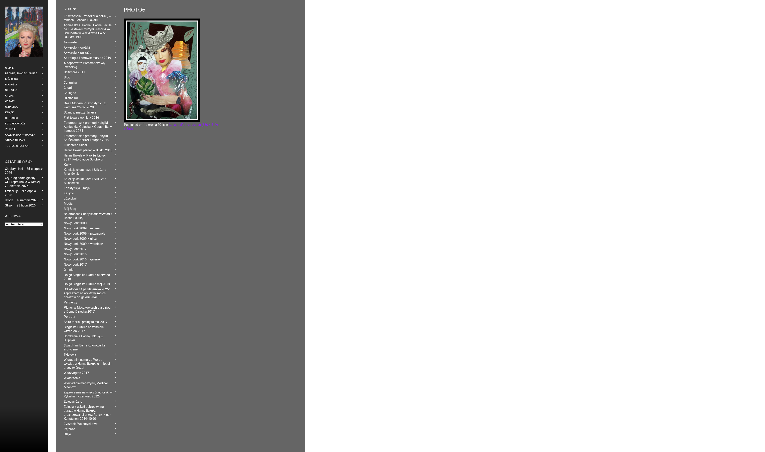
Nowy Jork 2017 (75, 264)
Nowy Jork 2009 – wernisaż (83, 244)
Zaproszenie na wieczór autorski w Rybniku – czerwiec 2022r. (88, 394)
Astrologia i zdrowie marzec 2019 (87, 58)
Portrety (69, 317)
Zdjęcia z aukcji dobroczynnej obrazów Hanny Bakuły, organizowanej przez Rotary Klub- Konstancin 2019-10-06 (87, 413)
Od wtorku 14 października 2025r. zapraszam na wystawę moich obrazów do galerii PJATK (87, 293)
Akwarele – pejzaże (77, 53)
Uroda (9, 200)
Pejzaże (69, 429)
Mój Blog (70, 209)
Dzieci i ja (12, 191)
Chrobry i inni (14, 169)
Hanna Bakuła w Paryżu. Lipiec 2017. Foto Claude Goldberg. (85, 157)
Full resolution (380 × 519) (199, 125)
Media (68, 203)
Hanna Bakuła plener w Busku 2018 (88, 150)
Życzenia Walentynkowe (81, 424)
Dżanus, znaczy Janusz (80, 112)
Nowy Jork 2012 (75, 249)
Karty (67, 164)
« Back (128, 129)
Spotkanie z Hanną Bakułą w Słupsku (83, 338)
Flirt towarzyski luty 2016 (81, 117)
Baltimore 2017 (74, 72)
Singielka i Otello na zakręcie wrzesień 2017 (84, 329)
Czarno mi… (72, 98)
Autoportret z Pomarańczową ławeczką (84, 65)
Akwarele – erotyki (77, 47)
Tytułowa (70, 354)
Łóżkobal (70, 198)
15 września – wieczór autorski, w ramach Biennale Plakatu (87, 18)
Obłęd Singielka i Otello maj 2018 (87, 284)
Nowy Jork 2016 (75, 254)
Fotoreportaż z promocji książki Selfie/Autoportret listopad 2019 (86, 138)
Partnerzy (70, 302)
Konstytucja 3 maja (77, 188)
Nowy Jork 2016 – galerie (82, 259)
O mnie (69, 270)
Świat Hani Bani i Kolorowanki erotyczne (84, 347)
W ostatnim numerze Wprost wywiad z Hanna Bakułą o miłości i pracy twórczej (87, 364)
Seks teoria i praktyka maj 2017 (85, 322)
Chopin (68, 88)
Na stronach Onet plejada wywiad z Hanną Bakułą (88, 216)
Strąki (9, 205)
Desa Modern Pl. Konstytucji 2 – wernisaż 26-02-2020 (86, 105)
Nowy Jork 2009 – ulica (80, 239)
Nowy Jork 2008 (75, 223)
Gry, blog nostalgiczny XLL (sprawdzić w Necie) (22, 180)
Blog (67, 77)
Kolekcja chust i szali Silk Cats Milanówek (85, 172)
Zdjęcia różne (73, 401)
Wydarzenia (72, 378)
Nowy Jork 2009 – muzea (82, 228)
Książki (69, 193)
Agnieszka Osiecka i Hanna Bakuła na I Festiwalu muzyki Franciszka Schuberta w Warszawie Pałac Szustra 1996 (88, 31)
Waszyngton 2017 (76, 373)
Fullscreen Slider (75, 145)
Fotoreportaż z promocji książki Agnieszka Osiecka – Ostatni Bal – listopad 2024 (88, 127)
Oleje (67, 434)
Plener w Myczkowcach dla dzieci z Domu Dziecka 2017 (87, 309)
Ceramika (70, 82)
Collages (175, 125)
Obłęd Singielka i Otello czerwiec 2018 (87, 277)
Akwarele (70, 42)
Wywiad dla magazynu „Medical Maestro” (86, 385)
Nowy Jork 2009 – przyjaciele (84, 233)
